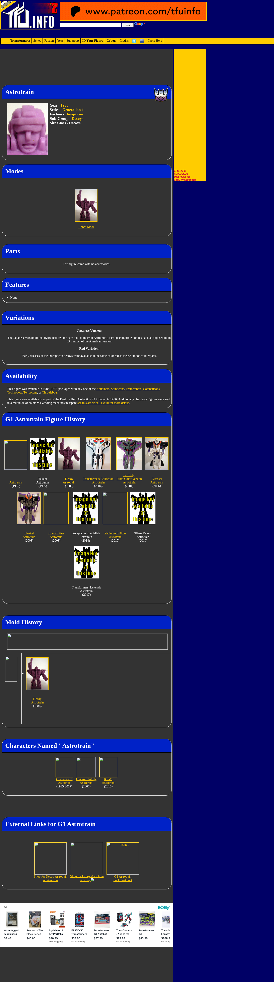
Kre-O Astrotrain (108, 780)
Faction (49, 40)
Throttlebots (49, 392)
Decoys (77, 118)
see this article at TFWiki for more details (103, 403)
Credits (124, 40)
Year (60, 40)
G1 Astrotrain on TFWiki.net (123, 878)
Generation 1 (73, 110)
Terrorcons (30, 392)
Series (37, 40)
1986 (65, 105)
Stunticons (117, 389)
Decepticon (74, 114)
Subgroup (72, 40)
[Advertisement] (190, 109)
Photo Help (155, 40)
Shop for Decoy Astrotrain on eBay (87, 878)
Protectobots (133, 389)
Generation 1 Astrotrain (64, 780)
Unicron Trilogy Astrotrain (86, 780)
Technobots (14, 392)
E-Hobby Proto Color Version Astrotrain (129, 478)
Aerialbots (102, 389)
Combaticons (151, 389)
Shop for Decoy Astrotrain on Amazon (50, 878)
